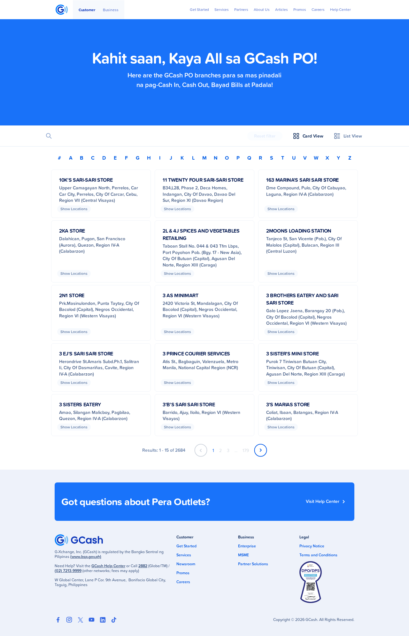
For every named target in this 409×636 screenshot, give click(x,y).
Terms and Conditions (318, 555)
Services (183, 555)
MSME (243, 555)
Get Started (186, 546)
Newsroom (185, 564)
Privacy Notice (311, 546)
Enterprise (247, 546)
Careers (183, 581)
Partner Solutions (253, 564)
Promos (182, 573)
